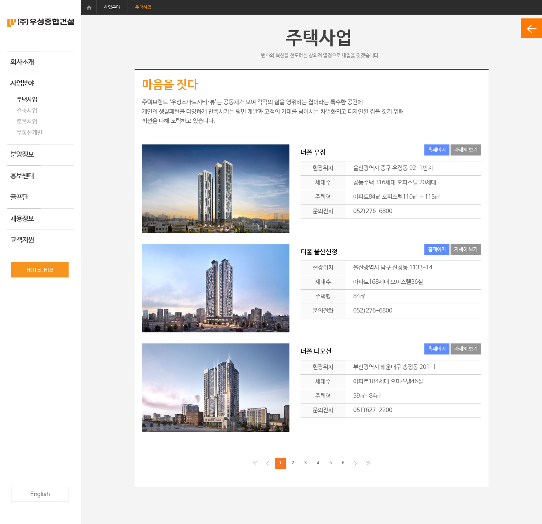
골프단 (19, 197)
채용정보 (22, 219)
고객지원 (22, 240)
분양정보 (22, 155)
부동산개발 (29, 132)
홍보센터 (22, 176)
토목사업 (27, 121)
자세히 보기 (465, 150)
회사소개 (22, 62)
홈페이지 (437, 150)
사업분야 (22, 84)
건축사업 (27, 110)
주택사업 (27, 99)
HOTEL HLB (40, 270)
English (40, 494)
